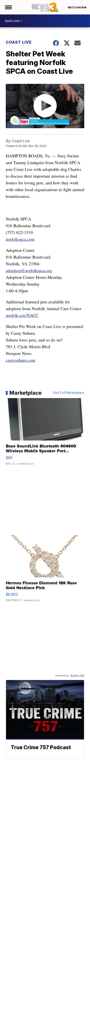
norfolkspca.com (20, 239)
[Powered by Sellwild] (77, 675)
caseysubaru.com (20, 360)
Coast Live (19, 42)
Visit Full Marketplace (68, 392)
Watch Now (76, 7)
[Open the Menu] (8, 7)
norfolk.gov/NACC (22, 315)
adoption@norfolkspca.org (29, 270)
